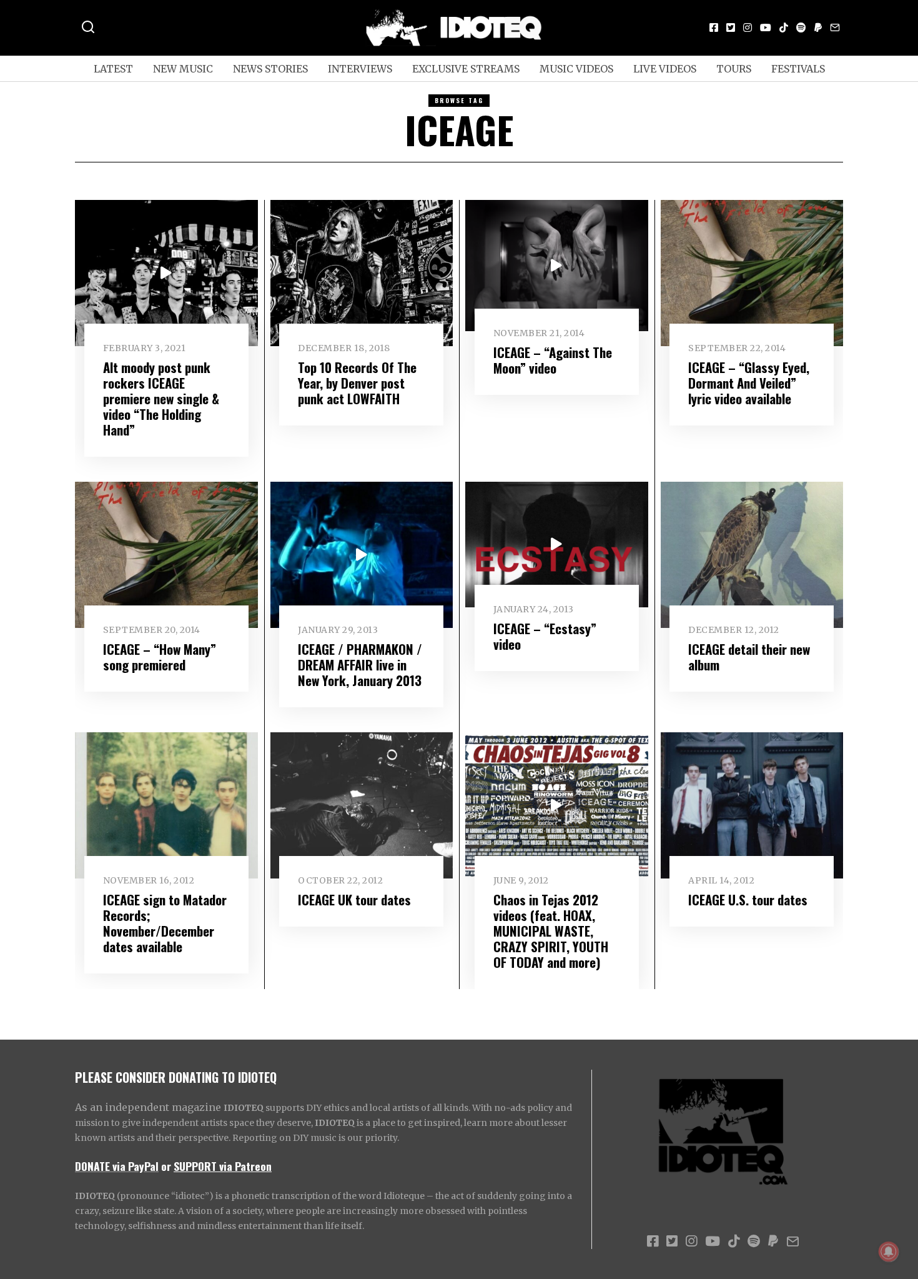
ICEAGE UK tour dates (354, 899)
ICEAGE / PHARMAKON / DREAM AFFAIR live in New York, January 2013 (360, 664)
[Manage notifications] (889, 1252)
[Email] (835, 27)
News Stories (270, 68)
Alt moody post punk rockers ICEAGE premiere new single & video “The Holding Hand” (161, 398)
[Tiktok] (783, 27)
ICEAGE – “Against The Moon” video (552, 359)
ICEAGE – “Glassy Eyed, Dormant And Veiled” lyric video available (748, 382)
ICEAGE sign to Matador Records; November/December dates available (165, 923)
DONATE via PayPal (117, 1166)
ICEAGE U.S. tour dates (747, 899)
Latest (113, 68)
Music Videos (576, 68)
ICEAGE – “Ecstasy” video (544, 636)
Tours (733, 68)
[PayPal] (818, 27)
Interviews (360, 68)
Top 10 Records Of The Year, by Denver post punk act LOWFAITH (357, 382)
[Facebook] (713, 27)
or (166, 1166)
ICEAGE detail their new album (749, 656)
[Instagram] (747, 27)
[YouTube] (765, 27)
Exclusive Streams (466, 68)
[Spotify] (801, 27)
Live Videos (664, 68)
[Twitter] (730, 27)
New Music (183, 68)
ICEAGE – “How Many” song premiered (159, 656)
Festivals (798, 68)
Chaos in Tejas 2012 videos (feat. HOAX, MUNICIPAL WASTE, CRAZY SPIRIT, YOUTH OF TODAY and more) (550, 931)
